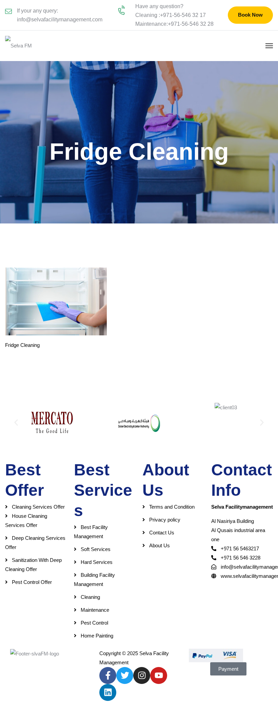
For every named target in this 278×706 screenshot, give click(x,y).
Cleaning (90, 597)
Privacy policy (164, 520)
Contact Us (161, 532)
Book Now (250, 15)
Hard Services (97, 562)
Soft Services (96, 549)
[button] (16, 422)
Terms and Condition (172, 507)
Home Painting (97, 636)
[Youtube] (158, 675)
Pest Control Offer (32, 582)
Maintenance (95, 610)
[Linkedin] (107, 692)
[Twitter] (124, 675)
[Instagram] (141, 675)
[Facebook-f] (107, 675)
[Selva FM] (18, 45)
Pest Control (94, 623)
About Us (159, 545)
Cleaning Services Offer (38, 507)
